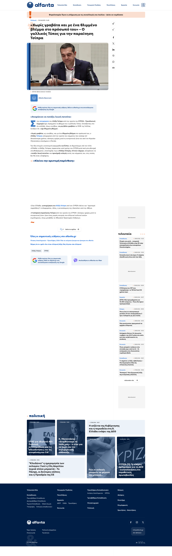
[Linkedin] (113, 50)
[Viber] (113, 56)
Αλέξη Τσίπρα (61, 206)
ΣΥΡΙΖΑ (46, 251)
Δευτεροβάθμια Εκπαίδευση (36, 501)
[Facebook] (113, 37)
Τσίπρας (39, 136)
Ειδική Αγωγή (46, 504)
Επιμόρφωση (123, 505)
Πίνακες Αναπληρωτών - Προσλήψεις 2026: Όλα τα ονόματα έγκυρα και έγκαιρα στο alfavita (61, 240)
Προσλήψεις (72, 503)
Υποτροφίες (31, 507)
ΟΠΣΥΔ (107, 493)
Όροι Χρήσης (31, 530)
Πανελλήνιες (111, 5)
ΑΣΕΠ (59, 503)
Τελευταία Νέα (62, 5)
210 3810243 (137, 533)
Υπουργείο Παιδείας (94, 5)
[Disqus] (71, 294)
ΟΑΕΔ (65, 503)
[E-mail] (113, 68)
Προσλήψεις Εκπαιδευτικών (98, 490)
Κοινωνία (136, 5)
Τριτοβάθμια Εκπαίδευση (96, 498)
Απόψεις (121, 495)
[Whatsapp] (113, 62)
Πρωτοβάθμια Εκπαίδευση (36, 498)
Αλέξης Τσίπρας (36, 251)
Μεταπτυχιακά (92, 503)
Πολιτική (33, 20)
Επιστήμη (121, 500)
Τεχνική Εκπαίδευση (33, 504)
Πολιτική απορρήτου (49, 530)
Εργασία (124, 5)
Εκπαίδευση (77, 5)
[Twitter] (113, 43)
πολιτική (37, 416)
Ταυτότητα (45, 533)
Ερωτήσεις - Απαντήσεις (127, 510)
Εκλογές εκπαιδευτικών (44, 507)
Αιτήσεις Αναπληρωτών (95, 493)
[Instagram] (137, 522)
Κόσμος (120, 490)
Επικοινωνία (31, 533)
